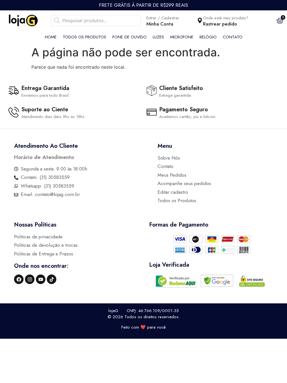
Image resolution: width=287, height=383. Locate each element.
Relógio (208, 37)
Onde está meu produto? (225, 18)
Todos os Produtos (84, 37)
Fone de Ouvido (129, 37)
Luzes (158, 37)
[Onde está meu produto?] (200, 20)
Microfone (181, 37)
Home (51, 37)
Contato (232, 37)
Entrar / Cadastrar (162, 18)
